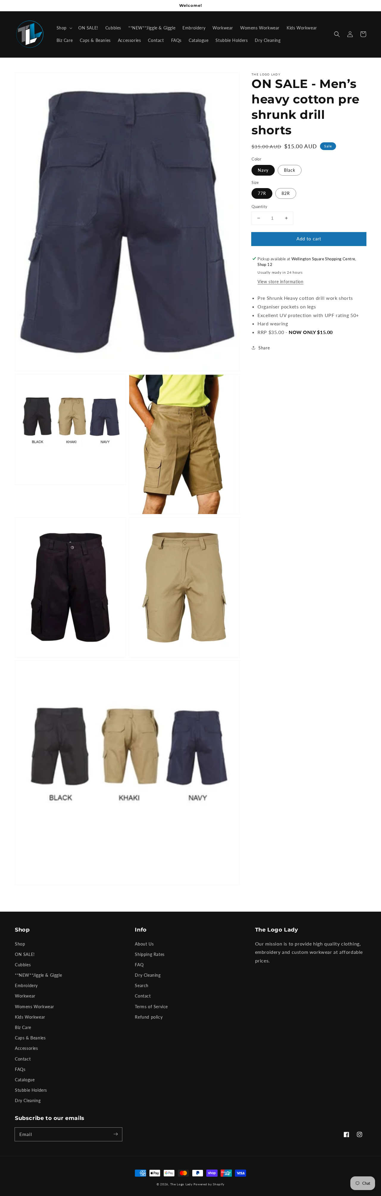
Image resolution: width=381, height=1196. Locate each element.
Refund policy (149, 1016)
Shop (20, 943)
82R (286, 193)
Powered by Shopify (208, 1184)
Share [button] (264, 347)
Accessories (26, 1048)
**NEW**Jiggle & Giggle (38, 975)
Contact (23, 1058)
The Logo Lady (181, 1184)
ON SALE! (25, 954)
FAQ (139, 964)
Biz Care (23, 1027)
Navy (263, 169)
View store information (280, 281)
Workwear (25, 995)
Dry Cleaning (27, 1100)
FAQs (20, 1069)
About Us (144, 943)
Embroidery (26, 985)
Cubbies (23, 964)
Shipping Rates (149, 954)
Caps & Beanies (30, 1037)
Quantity (259, 206)
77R (262, 193)
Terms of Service (151, 1006)
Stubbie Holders (31, 1090)
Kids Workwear (30, 1016)
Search (142, 985)
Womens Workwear (34, 1006)
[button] (336, 34)
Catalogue (25, 1079)
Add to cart (308, 238)
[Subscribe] (115, 1134)
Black (289, 169)
